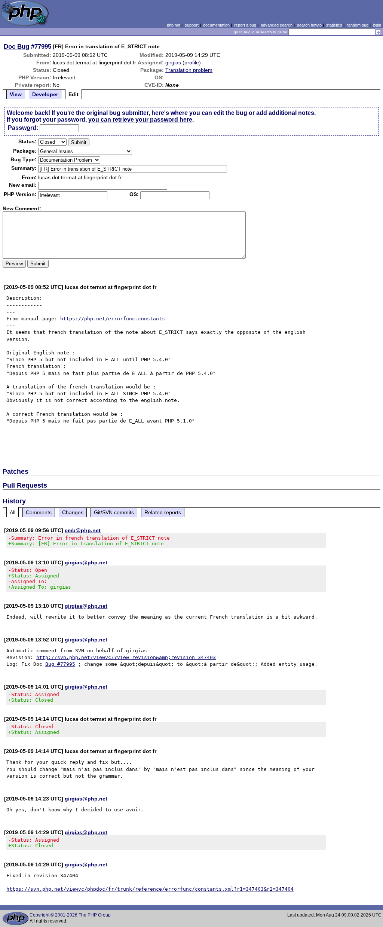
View (16, 94)
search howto (309, 25)
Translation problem (188, 70)
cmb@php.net (83, 530)
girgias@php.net (86, 562)
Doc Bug (16, 46)
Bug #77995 (60, 664)
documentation (216, 25)
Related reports (162, 512)
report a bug (245, 25)
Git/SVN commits (114, 512)
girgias (173, 62)
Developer (45, 94)
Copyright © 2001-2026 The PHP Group (70, 915)
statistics (334, 25)
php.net (173, 25)
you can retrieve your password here (140, 119)
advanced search (276, 25)
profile (191, 62)
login (377, 25)
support (192, 25)
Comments (39, 512)
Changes (72, 512)
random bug (357, 25)
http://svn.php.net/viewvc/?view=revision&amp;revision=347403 (126, 657)
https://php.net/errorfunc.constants (112, 318)
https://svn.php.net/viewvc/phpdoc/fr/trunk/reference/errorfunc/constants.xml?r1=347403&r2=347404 (150, 889)
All (12, 512)
